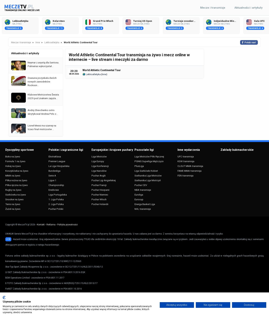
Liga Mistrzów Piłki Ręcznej (149, 156)
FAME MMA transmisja (189, 170)
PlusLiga (139, 166)
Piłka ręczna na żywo (16, 185)
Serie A (52, 175)
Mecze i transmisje (212, 7)
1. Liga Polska (56, 199)
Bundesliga (54, 170)
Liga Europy (97, 161)
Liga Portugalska (57, 194)
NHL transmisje (142, 208)
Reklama (50, 224)
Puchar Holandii (99, 204)
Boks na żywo (12, 156)
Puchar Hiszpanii (100, 189)
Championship (56, 185)
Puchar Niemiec (99, 194)
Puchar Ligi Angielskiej (103, 180)
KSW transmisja (186, 161)
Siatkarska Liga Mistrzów (148, 175)
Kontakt (41, 224)
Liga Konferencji (100, 166)
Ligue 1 (52, 180)
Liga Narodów (99, 170)
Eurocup (138, 199)
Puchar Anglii (98, 175)
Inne (104, 74)
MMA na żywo (12, 175)
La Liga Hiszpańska (58, 166)
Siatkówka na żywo (15, 194)
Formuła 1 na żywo (15, 161)
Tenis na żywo (12, 204)
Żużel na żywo (12, 208)
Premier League (56, 161)
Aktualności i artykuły (248, 7)
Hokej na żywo (13, 166)
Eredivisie (53, 189)
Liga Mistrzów (99, 156)
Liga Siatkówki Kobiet (146, 170)
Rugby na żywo (13, 189)
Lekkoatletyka (93, 74)
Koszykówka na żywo (16, 170)
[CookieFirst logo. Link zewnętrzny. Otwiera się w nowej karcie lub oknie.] (4, 297)
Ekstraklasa (54, 156)
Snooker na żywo (14, 199)
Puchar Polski (55, 208)
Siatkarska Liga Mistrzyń (147, 180)
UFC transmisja (186, 156)
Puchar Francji (99, 185)
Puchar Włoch (99, 199)
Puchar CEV (140, 185)
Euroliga (138, 194)
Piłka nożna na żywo (16, 180)
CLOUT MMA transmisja (190, 166)
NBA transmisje (142, 189)
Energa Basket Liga (144, 204)
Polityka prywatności (67, 224)
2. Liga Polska (56, 204)
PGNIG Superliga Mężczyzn (149, 161)
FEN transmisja (185, 175)
